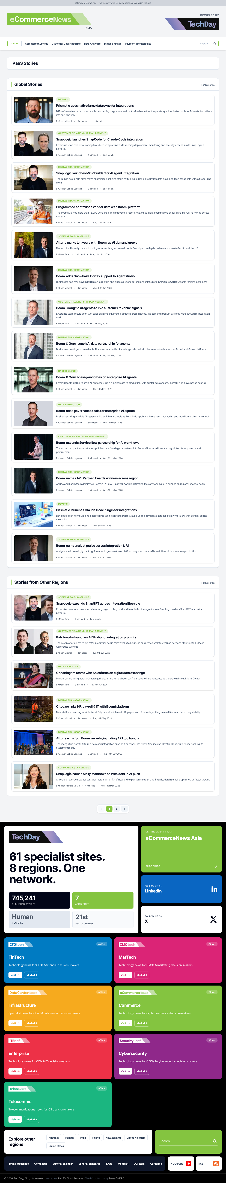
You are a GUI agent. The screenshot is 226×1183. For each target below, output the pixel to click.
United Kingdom (136, 1137)
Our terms (156, 1163)
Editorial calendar (63, 1163)
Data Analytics (92, 43)
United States (56, 1145)
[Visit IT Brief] (27, 1041)
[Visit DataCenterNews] (27, 992)
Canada (69, 1137)
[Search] (215, 43)
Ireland (96, 1137)
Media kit (31, 975)
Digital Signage (112, 43)
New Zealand (113, 1137)
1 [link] (109, 808)
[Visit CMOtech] (138, 944)
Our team (139, 1163)
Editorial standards (89, 1163)
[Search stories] (215, 1141)
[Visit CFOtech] (27, 944)
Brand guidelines (19, 1163)
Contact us (40, 1163)
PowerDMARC (116, 1178)
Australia (54, 1137)
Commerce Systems (36, 43)
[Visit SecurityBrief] (138, 1041)
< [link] (102, 809)
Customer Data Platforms (66, 43)
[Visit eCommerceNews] (138, 992)
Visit (13, 975)
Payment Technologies (138, 43)
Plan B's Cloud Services (70, 1178)
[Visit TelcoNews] (27, 1089)
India (83, 1137)
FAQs (109, 1163)
